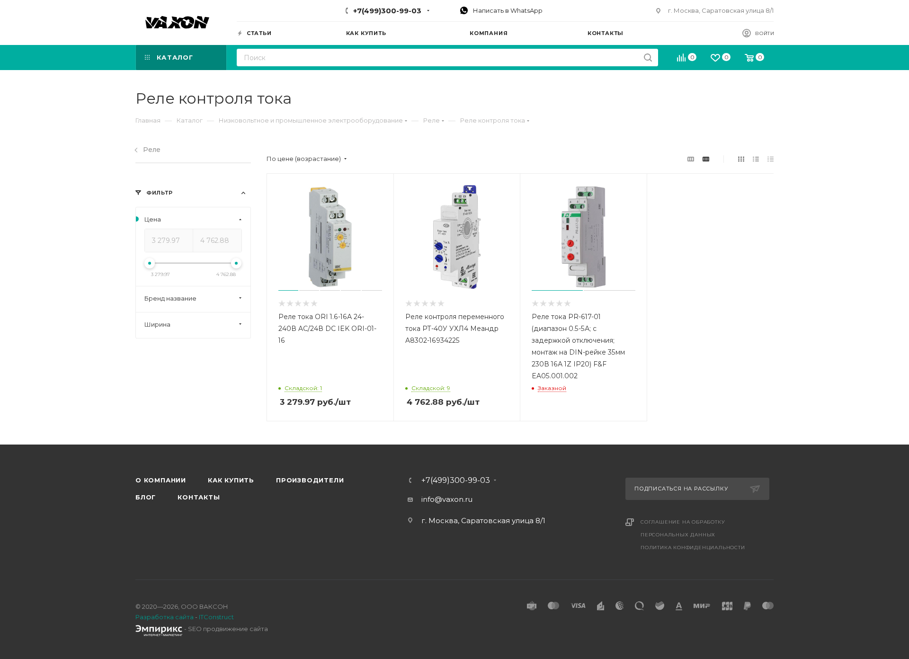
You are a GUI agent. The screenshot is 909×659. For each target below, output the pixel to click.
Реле (151, 149)
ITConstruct (216, 617)
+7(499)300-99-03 (387, 10)
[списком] (755, 159)
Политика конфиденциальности (693, 547)
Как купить (231, 480)
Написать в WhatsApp (507, 10)
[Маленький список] (690, 159)
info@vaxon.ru (446, 499)
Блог (145, 497)
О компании (160, 480)
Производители (310, 480)
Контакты (199, 497)
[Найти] (648, 57)
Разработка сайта (164, 617)
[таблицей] (770, 159)
